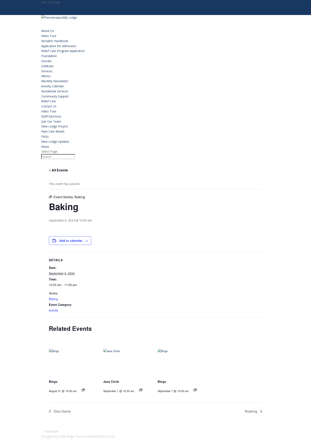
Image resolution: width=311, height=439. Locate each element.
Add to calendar (70, 240)
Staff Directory (51, 116)
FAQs (45, 136)
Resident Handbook (54, 41)
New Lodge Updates (55, 141)
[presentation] (73, 358)
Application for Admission (58, 46)
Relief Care (48, 101)
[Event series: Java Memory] (140, 390)
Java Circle (111, 381)
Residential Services (54, 91)
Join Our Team (51, 121)
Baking (53, 299)
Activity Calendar (52, 86)
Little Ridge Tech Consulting (78, 436)
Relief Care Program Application (63, 51)
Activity (53, 310)
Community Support (55, 96)
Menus (46, 76)
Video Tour (48, 36)
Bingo (53, 381)
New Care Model (52, 131)
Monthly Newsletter (54, 81)
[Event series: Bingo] (83, 390)
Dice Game (62, 411)
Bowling (251, 411)
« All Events (58, 170)
